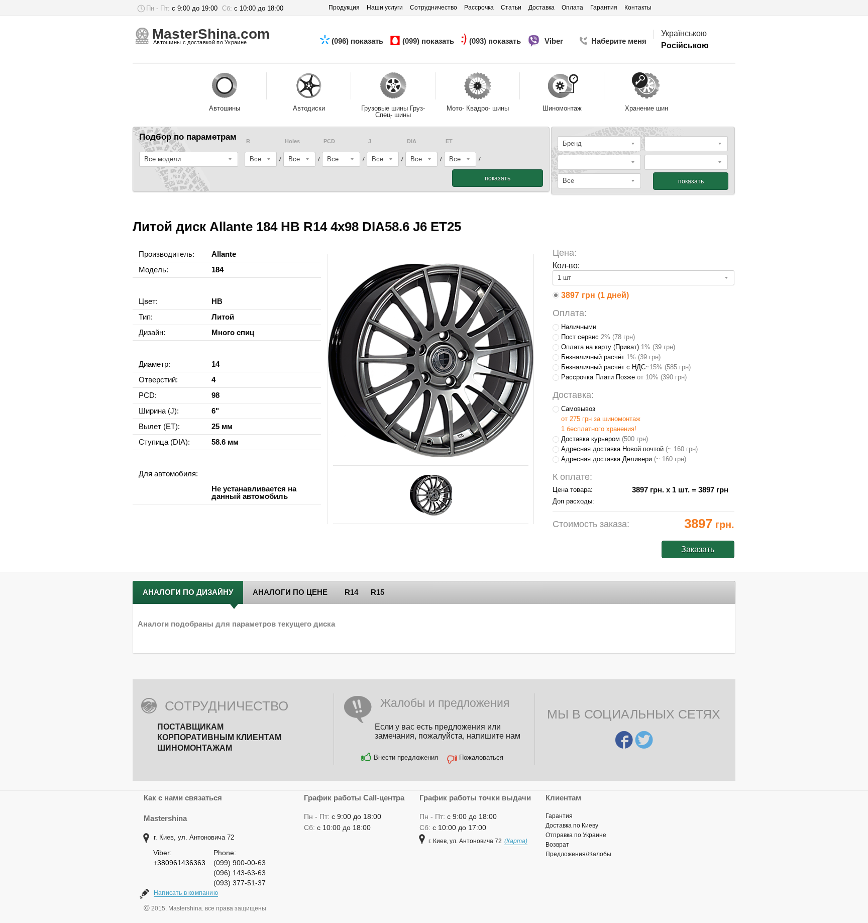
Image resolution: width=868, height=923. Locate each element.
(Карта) (515, 841)
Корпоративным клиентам (219, 737)
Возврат (557, 844)
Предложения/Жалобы (578, 854)
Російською (685, 45)
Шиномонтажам (194, 748)
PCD (329, 141)
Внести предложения (406, 757)
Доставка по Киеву (572, 825)
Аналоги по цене (290, 592)
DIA (411, 141)
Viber (554, 41)
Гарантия (559, 815)
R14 (351, 592)
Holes (292, 141)
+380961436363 (179, 863)
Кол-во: (566, 265)
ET (449, 141)
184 (217, 269)
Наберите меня (618, 41)
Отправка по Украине (576, 835)
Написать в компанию (186, 892)
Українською (684, 33)
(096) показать (358, 41)
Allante (223, 254)
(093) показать (496, 41)
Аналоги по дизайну (188, 592)
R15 (377, 592)
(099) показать (429, 41)
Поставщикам (190, 727)
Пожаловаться (481, 757)
